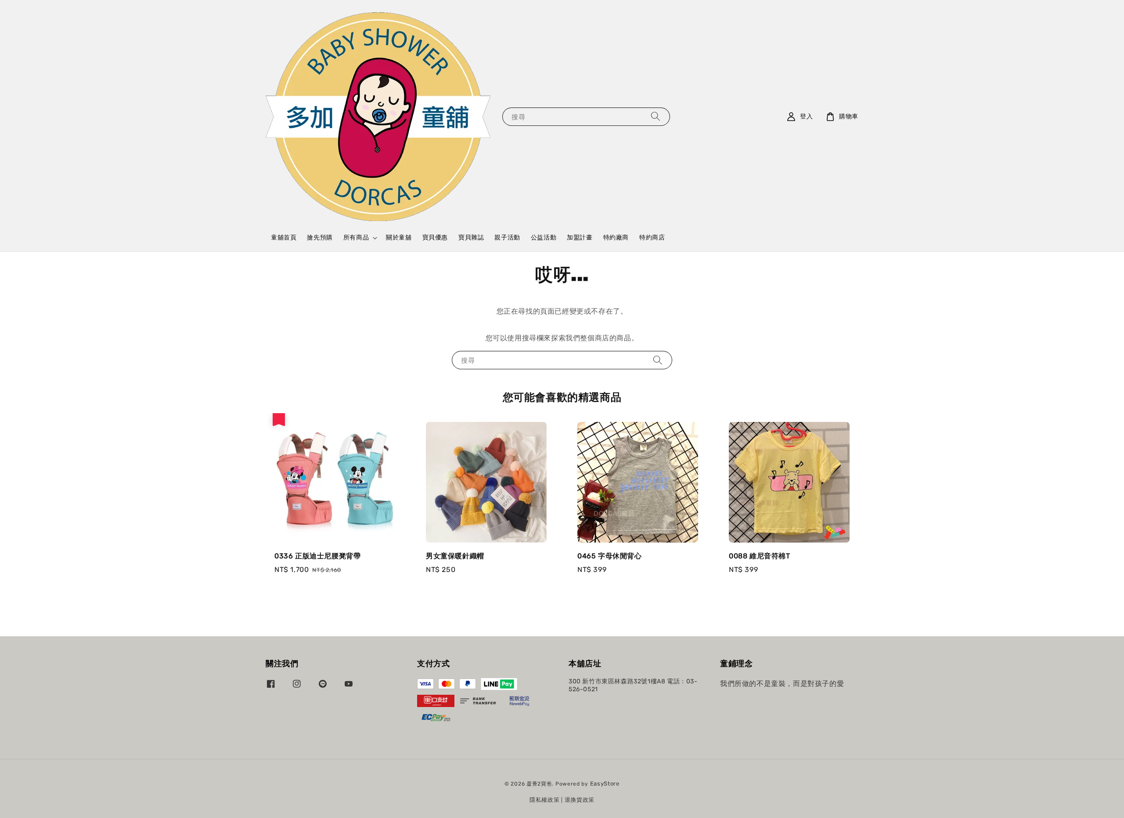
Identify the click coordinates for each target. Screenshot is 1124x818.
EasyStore (605, 783)
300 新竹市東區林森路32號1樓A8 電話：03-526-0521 (633, 685)
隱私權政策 (545, 800)
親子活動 (507, 237)
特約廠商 (616, 237)
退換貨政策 (580, 800)
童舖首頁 (283, 237)
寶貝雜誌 (471, 237)
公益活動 (543, 237)
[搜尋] (655, 116)
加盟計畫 (579, 237)
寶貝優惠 (435, 237)
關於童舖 (398, 237)
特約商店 (652, 237)
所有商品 (356, 237)
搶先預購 (319, 237)
